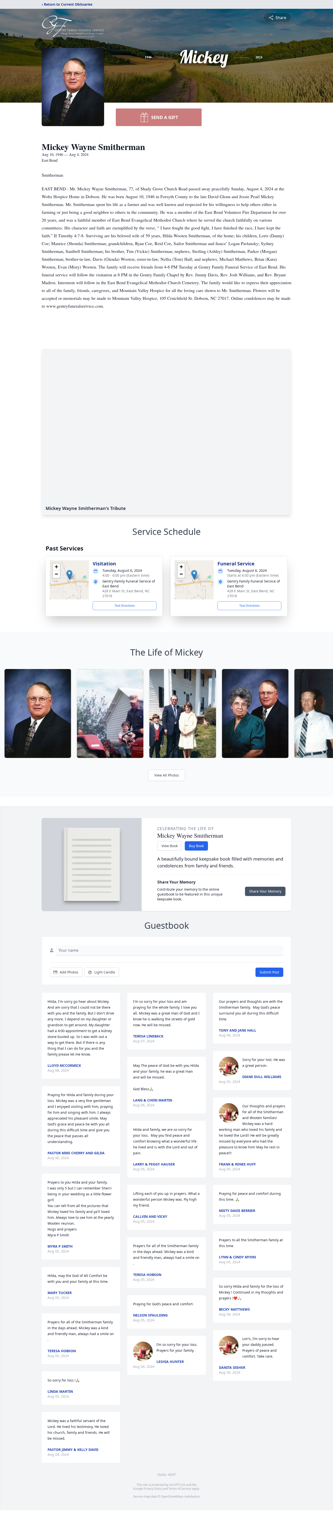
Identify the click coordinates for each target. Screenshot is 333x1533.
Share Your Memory (265, 891)
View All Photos (166, 775)
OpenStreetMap (172, 1496)
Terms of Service (179, 1489)
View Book (169, 845)
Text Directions (125, 606)
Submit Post (269, 972)
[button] (69, 575)
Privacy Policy (153, 1489)
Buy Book (196, 845)
